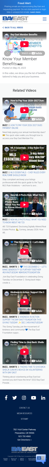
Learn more (35, 12)
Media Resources (24, 413)
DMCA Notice (22, 459)
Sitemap (24, 419)
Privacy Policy (5, 459)
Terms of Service (14, 459)
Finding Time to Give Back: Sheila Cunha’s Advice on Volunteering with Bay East (24, 369)
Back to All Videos (14, 27)
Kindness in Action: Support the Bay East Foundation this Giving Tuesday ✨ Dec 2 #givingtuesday (23, 319)
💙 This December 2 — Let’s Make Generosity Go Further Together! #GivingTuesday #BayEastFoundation (24, 269)
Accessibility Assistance (32, 459)
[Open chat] (41, 459)
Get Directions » (24, 440)
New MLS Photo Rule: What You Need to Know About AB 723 (24, 221)
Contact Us (24, 408)
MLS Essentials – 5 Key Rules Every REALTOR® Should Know (24, 174)
